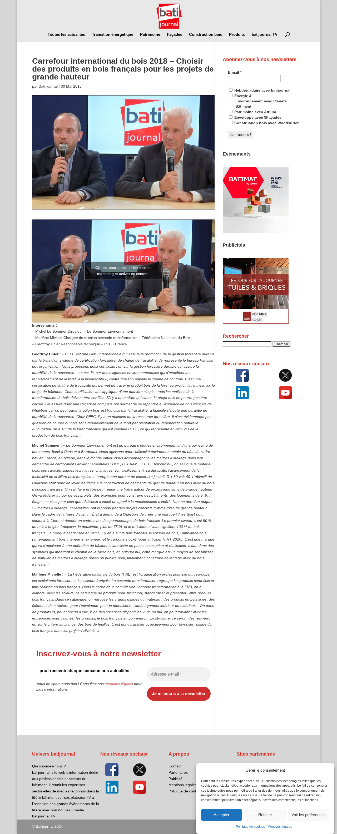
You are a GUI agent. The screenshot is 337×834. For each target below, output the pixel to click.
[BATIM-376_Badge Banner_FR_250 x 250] (256, 231)
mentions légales (119, 684)
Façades (174, 35)
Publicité (175, 779)
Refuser (265, 815)
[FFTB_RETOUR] (256, 322)
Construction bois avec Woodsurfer (266, 123)
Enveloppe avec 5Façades (257, 117)
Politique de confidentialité (190, 791)
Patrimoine (150, 35)
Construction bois (205, 35)
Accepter (221, 815)
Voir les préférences (308, 815)
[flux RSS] (242, 375)
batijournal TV (264, 35)
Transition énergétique (112, 35)
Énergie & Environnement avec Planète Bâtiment (260, 101)
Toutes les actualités (66, 35)
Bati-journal (48, 86)
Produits (237, 35)
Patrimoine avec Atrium (254, 112)
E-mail (234, 72)
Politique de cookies (250, 826)
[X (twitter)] (285, 375)
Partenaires (178, 772)
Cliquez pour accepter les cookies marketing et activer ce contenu (123, 271)
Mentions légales (279, 826)
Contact (174, 766)
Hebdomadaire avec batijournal (261, 90)
